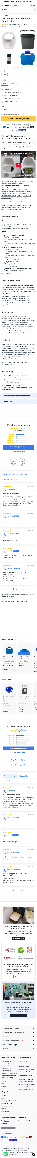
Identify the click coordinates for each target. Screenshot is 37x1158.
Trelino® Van (22, 1061)
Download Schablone (12, 385)
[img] (7, 487)
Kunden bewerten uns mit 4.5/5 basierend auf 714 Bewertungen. (17, 595)
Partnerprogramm (7, 1106)
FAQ (2, 1098)
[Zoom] (34, 63)
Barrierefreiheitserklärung (9, 1154)
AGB (2, 1150)
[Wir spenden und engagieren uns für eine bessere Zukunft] (18, 953)
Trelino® (4, 26)
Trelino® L (21, 1064)
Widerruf (16, 1150)
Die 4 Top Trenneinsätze (26, 1084)
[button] (5, 24)
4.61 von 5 (23, 429)
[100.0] (13, 461)
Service (3, 1095)
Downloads (8, 402)
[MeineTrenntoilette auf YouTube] (26, 1121)
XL (10, 75)
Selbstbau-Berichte (25, 1072)
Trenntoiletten (6, 1061)
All (11, 679)
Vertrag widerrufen (8, 1128)
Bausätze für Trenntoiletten (6, 1065)
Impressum (9, 1150)
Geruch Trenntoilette (25, 1082)
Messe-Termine (6, 1103)
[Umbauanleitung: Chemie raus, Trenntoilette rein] (18, 915)
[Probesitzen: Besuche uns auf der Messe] (18, 991)
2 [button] (16, 589)
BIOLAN (3, 1086)
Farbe (3, 80)
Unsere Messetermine (18, 1015)
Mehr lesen (18, 977)
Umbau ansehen (18, 939)
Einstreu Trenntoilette (25, 1089)
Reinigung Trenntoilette (26, 1079)
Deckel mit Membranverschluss (13, 195)
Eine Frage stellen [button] (18, 451)
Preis (3, 106)
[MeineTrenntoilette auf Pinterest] (29, 1121)
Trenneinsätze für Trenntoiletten (7, 1069)
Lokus (3, 1084)
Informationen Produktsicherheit (17, 396)
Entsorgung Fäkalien (25, 1087)
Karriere (4, 1109)
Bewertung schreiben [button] (18, 447)
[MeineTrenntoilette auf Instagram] (19, 1121)
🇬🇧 (19, 26)
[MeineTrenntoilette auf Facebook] (22, 1121)
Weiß (4, 84)
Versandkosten (15, 114)
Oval (4, 75)
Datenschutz (24, 1150)
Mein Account (6, 1111)
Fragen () (23, 475)
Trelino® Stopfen (24, 1066)
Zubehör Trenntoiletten (9, 1073)
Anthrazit (13, 84)
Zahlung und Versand (8, 1101)
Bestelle (19, 196)
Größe (3, 71)
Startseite (4, 15)
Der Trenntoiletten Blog (26, 1069)
